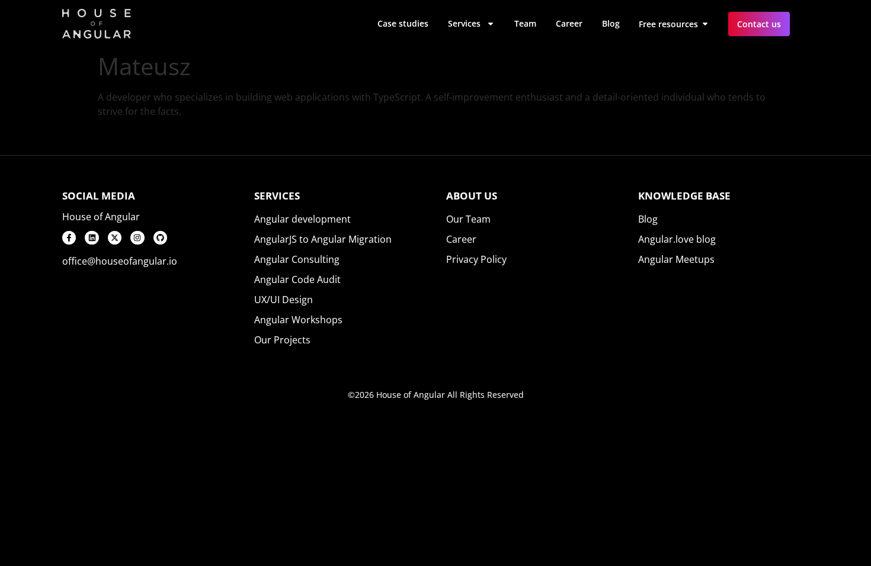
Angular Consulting (297, 259)
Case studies (402, 23)
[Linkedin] (91, 238)
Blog (611, 23)
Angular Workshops (298, 319)
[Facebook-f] (69, 238)
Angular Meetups (676, 259)
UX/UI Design (283, 299)
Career (569, 23)
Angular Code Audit (297, 279)
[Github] (160, 238)
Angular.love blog (677, 239)
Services (464, 23)
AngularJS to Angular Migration (323, 239)
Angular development (302, 219)
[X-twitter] (114, 238)
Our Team (468, 219)
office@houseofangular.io (119, 261)
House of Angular (101, 216)
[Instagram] (137, 238)
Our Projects (282, 339)
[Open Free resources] (705, 24)
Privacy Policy (476, 259)
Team (525, 23)
